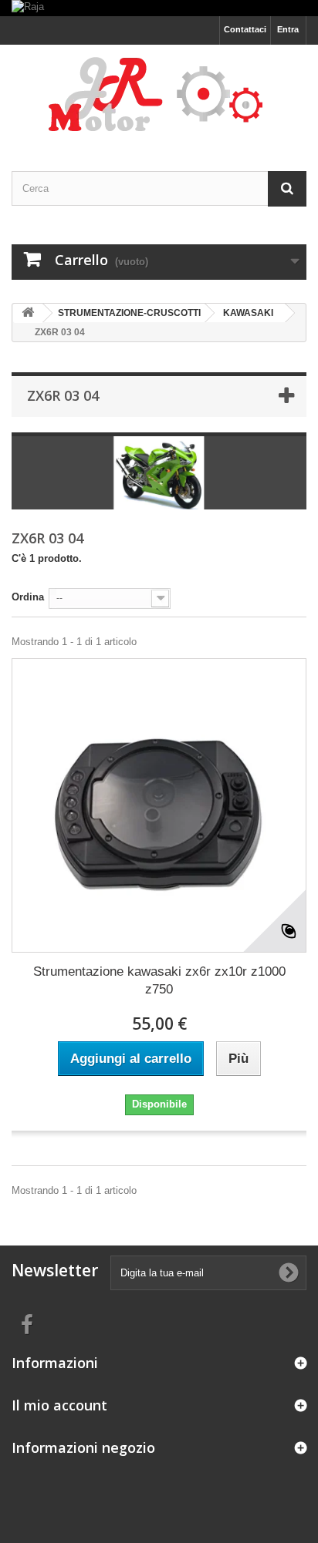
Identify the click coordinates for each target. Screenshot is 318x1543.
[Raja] (159, 8)
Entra (288, 29)
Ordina (28, 597)
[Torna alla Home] (27, 313)
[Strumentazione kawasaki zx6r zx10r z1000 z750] (159, 805)
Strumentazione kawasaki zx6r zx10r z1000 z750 (159, 980)
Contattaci (245, 29)
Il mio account (59, 1405)
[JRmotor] (159, 94)
